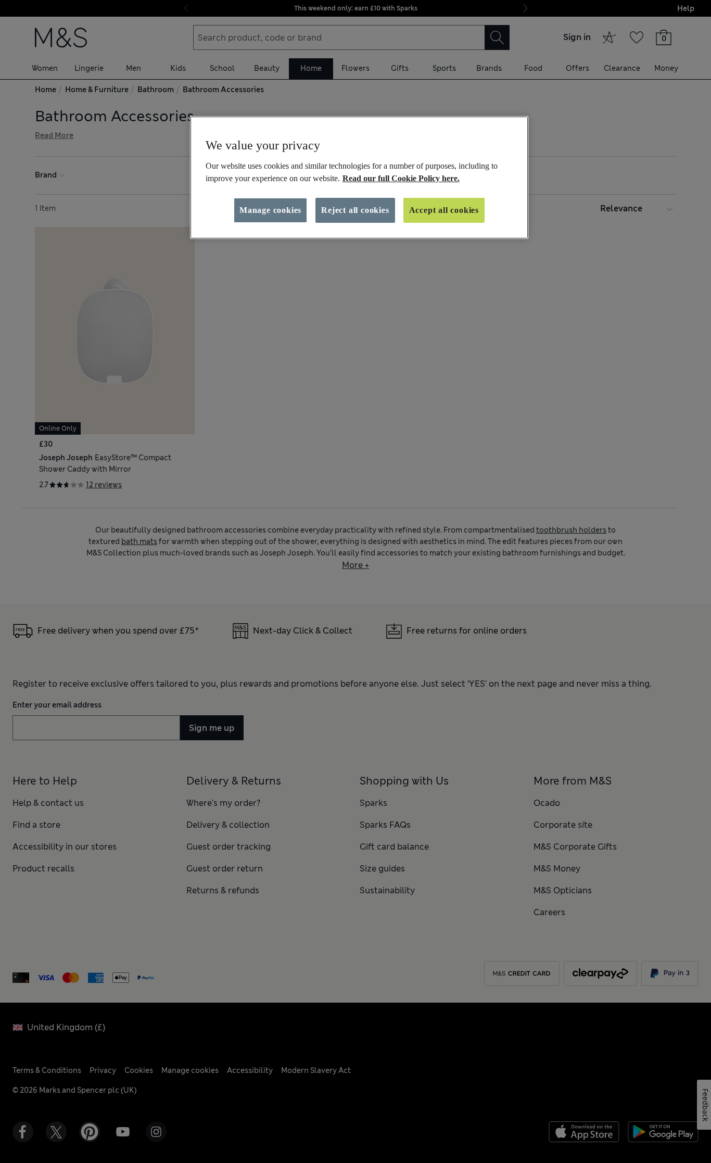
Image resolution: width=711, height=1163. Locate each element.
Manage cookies (270, 210)
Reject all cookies (355, 210)
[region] (359, 177)
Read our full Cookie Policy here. (401, 178)
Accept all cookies (444, 210)
